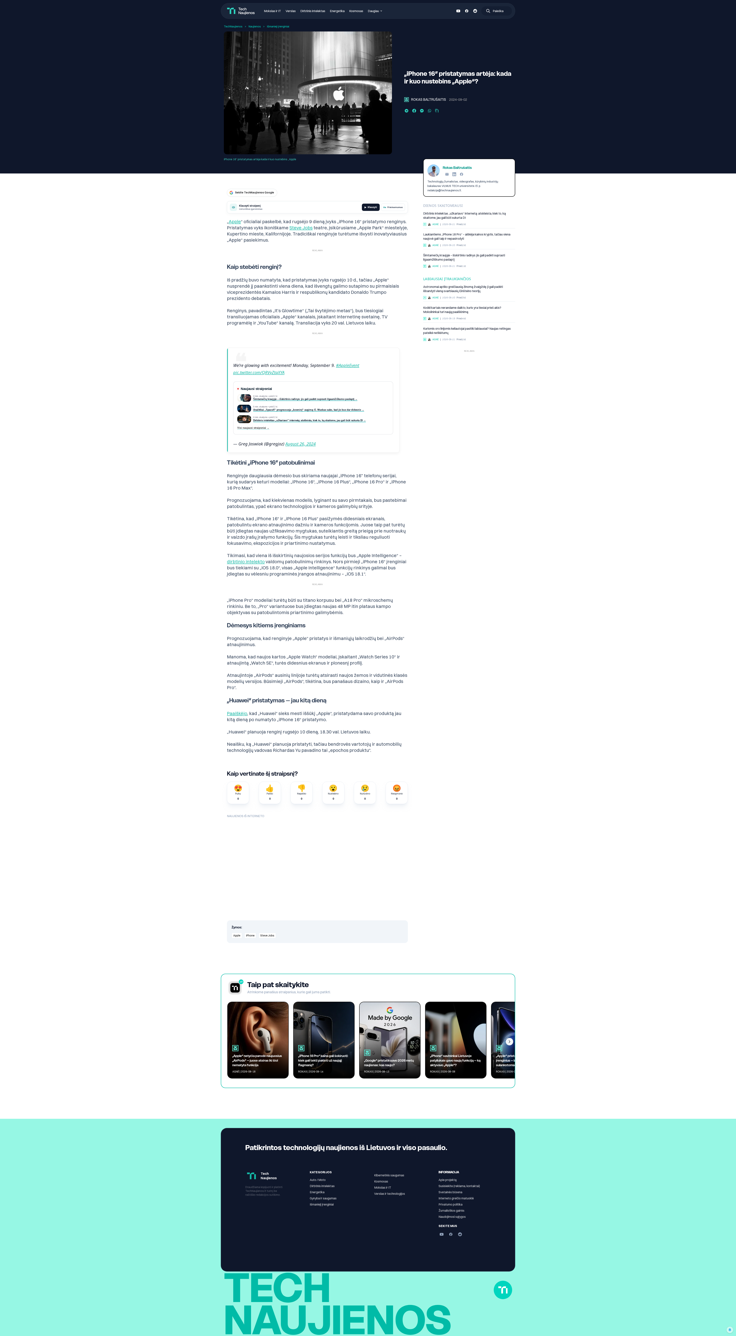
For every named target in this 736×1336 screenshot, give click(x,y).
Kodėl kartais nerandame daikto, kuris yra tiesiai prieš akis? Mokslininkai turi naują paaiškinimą (462, 310)
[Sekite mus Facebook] (467, 11)
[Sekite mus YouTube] (458, 11)
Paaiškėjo (237, 713)
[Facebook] (461, 174)
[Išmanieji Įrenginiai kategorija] (406, 99)
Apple (235, 221)
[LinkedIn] (454, 174)
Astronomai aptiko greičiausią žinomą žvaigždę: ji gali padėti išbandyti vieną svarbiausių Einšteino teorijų (463, 289)
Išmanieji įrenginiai (322, 1204)
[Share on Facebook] (414, 111)
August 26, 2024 (300, 444)
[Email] (447, 174)
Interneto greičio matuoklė (456, 1198)
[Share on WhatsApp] (429, 111)
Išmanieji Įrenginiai (278, 26)
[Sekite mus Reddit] (475, 11)
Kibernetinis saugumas (389, 1175)
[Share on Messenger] (422, 111)
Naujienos (255, 26)
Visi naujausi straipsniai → (253, 428)
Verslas (291, 11)
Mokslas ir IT (272, 11)
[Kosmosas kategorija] (424, 297)
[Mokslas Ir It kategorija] (424, 266)
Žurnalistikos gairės (451, 1210)
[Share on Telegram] (406, 111)
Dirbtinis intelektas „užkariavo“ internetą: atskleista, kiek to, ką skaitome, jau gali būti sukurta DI (464, 215)
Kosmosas (356, 11)
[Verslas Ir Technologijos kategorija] (424, 339)
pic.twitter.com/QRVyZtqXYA (258, 372)
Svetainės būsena (450, 1192)
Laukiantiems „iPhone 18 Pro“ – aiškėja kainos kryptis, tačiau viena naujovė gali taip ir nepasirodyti (466, 236)
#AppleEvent (347, 365)
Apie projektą (448, 1180)
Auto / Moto (318, 1180)
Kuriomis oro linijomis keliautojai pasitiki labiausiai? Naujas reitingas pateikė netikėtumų (467, 331)
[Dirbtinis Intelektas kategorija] (424, 224)
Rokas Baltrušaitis (428, 99)
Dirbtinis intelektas (312, 11)
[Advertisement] (469, 381)
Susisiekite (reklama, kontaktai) (459, 1186)
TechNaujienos (233, 26)
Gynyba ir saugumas (323, 1198)
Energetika (337, 11)
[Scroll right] (509, 1041)
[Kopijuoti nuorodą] (437, 111)
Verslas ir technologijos (389, 1194)
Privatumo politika (450, 1204)
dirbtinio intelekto (246, 561)
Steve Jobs (301, 227)
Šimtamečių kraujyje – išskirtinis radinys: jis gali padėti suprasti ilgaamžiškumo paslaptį (464, 257)
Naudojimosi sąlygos (452, 1217)
